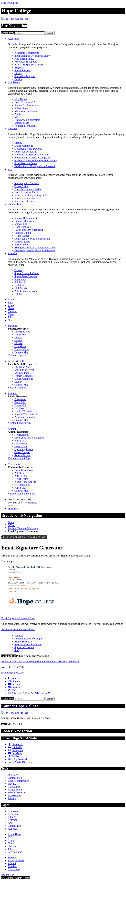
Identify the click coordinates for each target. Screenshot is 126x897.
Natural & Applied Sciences (28, 64)
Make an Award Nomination (29, 437)
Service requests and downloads (18, 629)
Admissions (14, 82)
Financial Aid (21, 405)
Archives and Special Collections (31, 154)
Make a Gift (20, 446)
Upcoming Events (23, 449)
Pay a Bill (19, 402)
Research (12, 128)
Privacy (12, 798)
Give (10, 320)
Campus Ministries (24, 221)
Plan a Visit (20, 440)
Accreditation (15, 789)
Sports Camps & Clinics (26, 273)
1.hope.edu (20, 334)
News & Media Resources (28, 644)
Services (18, 635)
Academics (13, 38)
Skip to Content (9, 2)
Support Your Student (25, 414)
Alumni (12, 428)
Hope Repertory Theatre (27, 192)
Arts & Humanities (24, 58)
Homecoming (21, 434)
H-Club (18, 294)
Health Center (21, 235)
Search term (7, 32)
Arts (10, 169)
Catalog (18, 79)
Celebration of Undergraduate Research (34, 166)
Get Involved (21, 408)
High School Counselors (27, 119)
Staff (16, 650)
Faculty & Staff (16, 361)
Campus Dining (22, 232)
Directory (13, 508)
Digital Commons (23, 145)
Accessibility (14, 795)
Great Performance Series (27, 189)
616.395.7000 (19, 585)
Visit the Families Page (20, 423)
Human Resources (23, 375)
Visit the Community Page (21, 493)
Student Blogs (21, 122)
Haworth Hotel (22, 484)
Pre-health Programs (24, 76)
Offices (11, 525)
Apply (17, 114)
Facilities (19, 285)
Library (18, 73)
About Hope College (25, 481)
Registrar (19, 67)
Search (50, 33)
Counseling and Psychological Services (34, 250)
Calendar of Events (24, 470)
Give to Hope (15, 852)
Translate (32, 502)
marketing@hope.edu (12, 672)
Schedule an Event (24, 369)
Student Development (25, 218)
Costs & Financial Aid (25, 102)
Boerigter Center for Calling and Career (34, 247)
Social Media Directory (20, 762)
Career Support (22, 452)
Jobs (10, 317)
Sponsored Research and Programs (32, 157)
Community (14, 464)
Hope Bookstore (23, 226)
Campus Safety (22, 241)
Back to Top (7, 874)
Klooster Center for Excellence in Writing (35, 160)
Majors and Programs (25, 111)
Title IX (12, 783)
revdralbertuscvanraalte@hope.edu (24, 588)
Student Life (20, 224)
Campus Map (21, 352)
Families (12, 393)
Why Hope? (20, 99)
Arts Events (20, 476)
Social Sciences (22, 70)
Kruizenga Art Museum (26, 183)
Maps (11, 314)
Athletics (12, 253)
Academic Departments (26, 52)
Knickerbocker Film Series (28, 198)
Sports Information (24, 647)
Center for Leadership (25, 151)
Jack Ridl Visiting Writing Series (31, 195)
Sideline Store (21, 282)
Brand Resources (23, 641)
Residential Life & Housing (28, 229)
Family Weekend (23, 411)
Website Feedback (17, 792)
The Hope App (22, 331)
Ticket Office (21, 186)
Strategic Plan (21, 372)
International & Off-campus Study (32, 55)
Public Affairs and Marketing (23, 528)
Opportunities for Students (28, 148)
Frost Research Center (25, 163)
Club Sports (20, 288)
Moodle (18, 343)
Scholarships (21, 108)
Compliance (14, 786)
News (11, 308)
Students (12, 325)
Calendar (12, 311)
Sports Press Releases (25, 276)
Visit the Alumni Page (19, 458)
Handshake (20, 346)
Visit (16, 117)
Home (11, 522)
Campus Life (14, 204)
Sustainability (21, 244)
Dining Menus (21, 349)
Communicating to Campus (28, 638)
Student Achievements (26, 105)
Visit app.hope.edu (17, 355)
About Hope (14, 834)
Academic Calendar (24, 417)
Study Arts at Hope (24, 201)
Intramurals (20, 279)
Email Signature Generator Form (18, 618)
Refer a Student (22, 455)
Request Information (25, 125)
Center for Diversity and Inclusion (32, 238)
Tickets (18, 270)
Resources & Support (25, 61)
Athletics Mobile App (25, 291)
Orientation (20, 399)
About (11, 299)
